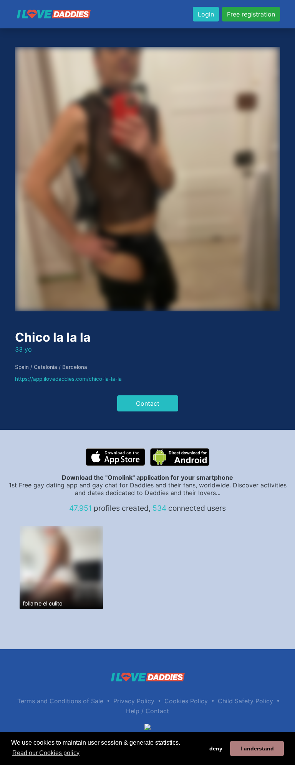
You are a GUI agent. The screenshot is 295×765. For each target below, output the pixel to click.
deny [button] (215, 748)
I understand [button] (257, 748)
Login (206, 14)
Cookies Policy (186, 701)
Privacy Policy (133, 701)
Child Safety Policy (245, 701)
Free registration (251, 14)
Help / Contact (147, 711)
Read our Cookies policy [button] (46, 753)
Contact (147, 403)
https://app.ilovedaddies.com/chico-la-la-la (68, 379)
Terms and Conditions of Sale (60, 701)
